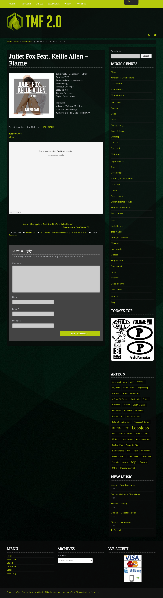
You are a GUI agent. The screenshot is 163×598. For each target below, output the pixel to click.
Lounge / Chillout (120, 237)
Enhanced (116, 410)
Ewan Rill (128, 410)
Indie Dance (117, 226)
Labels (10, 562)
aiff (132, 382)
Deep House (27, 42)
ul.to (11, 137)
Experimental (117, 161)
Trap (113, 302)
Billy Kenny (45, 232)
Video (10, 569)
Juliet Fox (73, 232)
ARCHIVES (63, 555)
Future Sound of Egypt (121, 422)
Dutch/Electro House (121, 201)
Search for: (116, 51)
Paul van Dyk (117, 445)
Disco (113, 119)
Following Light (133, 416)
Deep (113, 113)
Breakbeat (116, 102)
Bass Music (116, 83)
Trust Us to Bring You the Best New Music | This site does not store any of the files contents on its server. (53, 592)
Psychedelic (117, 266)
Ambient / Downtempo (122, 77)
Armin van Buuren (131, 393)
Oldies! (114, 254)
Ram (129, 451)
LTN (113, 433)
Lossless (140, 428)
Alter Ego (141, 382)
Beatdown (13, 235)
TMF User (12, 559)
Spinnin (115, 462)
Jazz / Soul (116, 231)
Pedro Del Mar (132, 445)
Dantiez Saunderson (60, 232)
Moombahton (117, 95)
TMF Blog (11, 573)
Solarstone (146, 456)
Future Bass (117, 89)
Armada (115, 393)
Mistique (116, 439)
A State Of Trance (120, 399)
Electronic (116, 148)
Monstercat (128, 439)
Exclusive (139, 410)
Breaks (114, 108)
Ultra (114, 468)
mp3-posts (116, 249)
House (17, 42)
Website (16, 320)
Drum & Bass (117, 131)
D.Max (146, 399)
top (133, 462)
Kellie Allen (82, 232)
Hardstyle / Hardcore (122, 178)
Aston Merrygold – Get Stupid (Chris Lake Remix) (48, 224)
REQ (136, 450)
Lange (126, 428)
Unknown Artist (127, 468)
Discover (126, 405)
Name (16, 297)
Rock (113, 271)
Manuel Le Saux (125, 433)
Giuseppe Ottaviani (141, 422)
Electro (114, 142)
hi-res (116, 428)
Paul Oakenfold (143, 439)
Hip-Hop (115, 184)
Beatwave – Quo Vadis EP (76, 227)
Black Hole (135, 399)
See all (117, 530)
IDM (113, 220)
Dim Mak (116, 405)
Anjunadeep (143, 387)
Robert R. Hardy (118, 456)
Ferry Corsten (118, 416)
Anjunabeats (129, 387)
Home (9, 42)
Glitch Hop (116, 172)
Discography (117, 125)
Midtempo (116, 154)
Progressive (117, 260)
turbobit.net (15, 133)
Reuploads (145, 451)
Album (114, 72)
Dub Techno (117, 289)
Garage (114, 167)
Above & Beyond (119, 382)
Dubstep (115, 136)
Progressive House (120, 207)
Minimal (115, 243)
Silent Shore (133, 456)
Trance (114, 296)
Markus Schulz (141, 433)
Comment (17, 263)
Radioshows (118, 450)
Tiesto (125, 462)
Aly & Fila (116, 387)
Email (15, 308)
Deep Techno (117, 283)
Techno (115, 277)
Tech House (117, 213)
